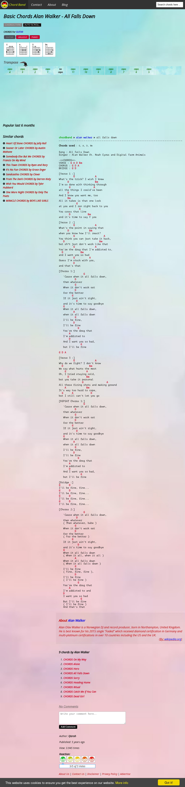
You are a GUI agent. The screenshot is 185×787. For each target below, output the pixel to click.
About (52, 5)
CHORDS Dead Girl (73, 696)
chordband (65, 137)
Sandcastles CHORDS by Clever (23, 174)
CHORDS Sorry (71, 678)
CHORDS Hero (71, 668)
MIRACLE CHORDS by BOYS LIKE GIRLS (27, 200)
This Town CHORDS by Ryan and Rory (27, 165)
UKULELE (22, 37)
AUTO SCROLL (32, 25)
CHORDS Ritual (71, 687)
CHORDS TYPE (13, 25)
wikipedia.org (172, 639)
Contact (36, 5)
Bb (35, 70)
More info (121, 782)
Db (73, 70)
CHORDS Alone (71, 664)
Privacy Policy (109, 774)
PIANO (35, 37)
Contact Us (78, 774)
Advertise (125, 774)
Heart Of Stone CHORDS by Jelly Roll (26, 143)
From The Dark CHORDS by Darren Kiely (28, 179)
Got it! (169, 782)
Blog (65, 5)
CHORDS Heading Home (76, 682)
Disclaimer (93, 774)
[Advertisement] (120, 107)
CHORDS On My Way (74, 659)
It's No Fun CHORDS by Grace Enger (26, 169)
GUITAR (9, 37)
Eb (98, 70)
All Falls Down (106, 137)
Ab (10, 70)
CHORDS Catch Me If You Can (79, 691)
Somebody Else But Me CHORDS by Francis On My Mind (24, 158)
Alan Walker (84, 137)
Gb (136, 70)
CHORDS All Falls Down (76, 673)
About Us (64, 774)
